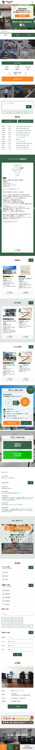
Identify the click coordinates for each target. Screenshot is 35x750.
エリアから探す (5, 112)
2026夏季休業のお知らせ (7, 488)
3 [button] (20, 28)
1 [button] (15, 28)
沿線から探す (13, 112)
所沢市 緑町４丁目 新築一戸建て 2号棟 (24, 143)
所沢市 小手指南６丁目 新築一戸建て (23, 130)
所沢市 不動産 (4, 31)
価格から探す (21, 112)
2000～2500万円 (7, 622)
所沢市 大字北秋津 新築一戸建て (22, 145)
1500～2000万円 (18, 618)
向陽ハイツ (18, 139)
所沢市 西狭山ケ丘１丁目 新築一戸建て (24, 149)
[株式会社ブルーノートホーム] (7, 2)
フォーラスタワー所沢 (20, 136)
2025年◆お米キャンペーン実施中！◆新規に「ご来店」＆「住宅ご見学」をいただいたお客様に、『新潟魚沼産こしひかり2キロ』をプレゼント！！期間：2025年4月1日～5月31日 (17, 510)
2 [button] (17, 28)
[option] (17, 17)
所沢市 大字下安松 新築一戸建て (22, 147)
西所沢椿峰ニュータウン (24, 321)
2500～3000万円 (18, 622)
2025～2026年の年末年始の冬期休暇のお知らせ (11, 492)
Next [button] (34, 17)
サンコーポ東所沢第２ (23, 365)
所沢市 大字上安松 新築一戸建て (22, 128)
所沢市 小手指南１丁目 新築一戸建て (23, 126)
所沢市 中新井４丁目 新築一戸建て (23, 132)
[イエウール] (17, 723)
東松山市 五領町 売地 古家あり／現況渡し (13, 180)
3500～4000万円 (18, 626)
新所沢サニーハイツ (7, 278)
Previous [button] (1, 17)
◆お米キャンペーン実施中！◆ (8, 477)
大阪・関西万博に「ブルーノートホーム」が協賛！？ (12, 504)
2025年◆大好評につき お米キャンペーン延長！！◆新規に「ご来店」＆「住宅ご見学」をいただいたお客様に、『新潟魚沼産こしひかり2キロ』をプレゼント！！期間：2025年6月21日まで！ (17, 498)
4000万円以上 (29, 626)
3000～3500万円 (7, 626)
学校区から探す (29, 112)
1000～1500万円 (7, 618)
